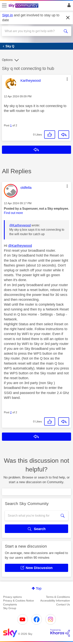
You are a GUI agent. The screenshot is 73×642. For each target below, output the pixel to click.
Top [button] (38, 588)
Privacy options (12, 596)
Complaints (10, 604)
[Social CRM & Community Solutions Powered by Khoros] (60, 633)
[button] (67, 79)
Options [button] (7, 60)
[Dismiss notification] (68, 18)
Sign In (68, 6)
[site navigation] (4, 6)
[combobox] (33, 31)
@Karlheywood (20, 225)
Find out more (13, 213)
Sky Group (9, 608)
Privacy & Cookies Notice (18, 600)
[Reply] (63, 134)
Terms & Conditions (58, 596)
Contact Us (63, 604)
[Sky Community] (24, 6)
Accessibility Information (55, 600)
